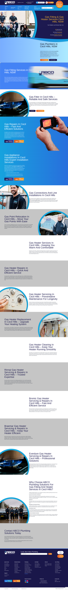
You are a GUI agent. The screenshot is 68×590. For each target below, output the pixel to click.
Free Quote (60, 556)
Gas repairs (56, 569)
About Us (5, 568)
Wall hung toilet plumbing (28, 572)
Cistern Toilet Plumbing (27, 571)
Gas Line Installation (57, 568)
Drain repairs (16, 569)
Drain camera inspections (18, 570)
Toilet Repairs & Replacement (28, 570)
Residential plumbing (27, 568)
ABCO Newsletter (6, 570)
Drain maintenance (17, 572)
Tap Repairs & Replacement (28, 569)
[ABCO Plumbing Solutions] (60, 588)
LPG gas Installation (57, 572)
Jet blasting (16, 571)
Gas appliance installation (58, 570)
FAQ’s (5, 569)
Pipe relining (16, 568)
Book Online (60, 552)
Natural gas (56, 571)
